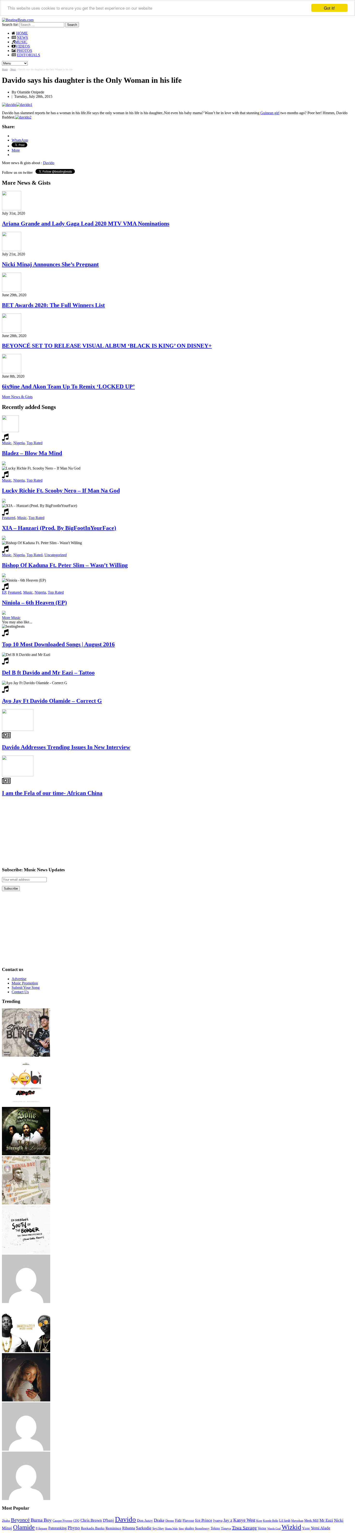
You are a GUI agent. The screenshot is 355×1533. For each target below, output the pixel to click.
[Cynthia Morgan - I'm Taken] (26, 1449)
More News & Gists (17, 397)
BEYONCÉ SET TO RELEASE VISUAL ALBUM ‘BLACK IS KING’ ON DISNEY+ (107, 346)
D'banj (108, 1520)
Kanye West (244, 1520)
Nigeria (19, 443)
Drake (159, 1520)
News (13, 69)
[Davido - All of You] (26, 1499)
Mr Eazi (326, 1520)
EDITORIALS (28, 55)
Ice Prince (203, 1520)
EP (4, 592)
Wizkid (291, 1527)
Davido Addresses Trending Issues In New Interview (66, 747)
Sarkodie (143, 1528)
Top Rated (35, 443)
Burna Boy (41, 1520)
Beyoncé (20, 1520)
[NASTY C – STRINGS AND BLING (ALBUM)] (26, 1055)
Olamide (24, 1527)
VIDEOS (22, 46)
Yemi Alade (320, 1528)
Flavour (188, 1520)
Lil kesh (284, 1520)
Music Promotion (25, 983)
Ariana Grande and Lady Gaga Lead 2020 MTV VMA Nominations (85, 223)
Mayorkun (297, 1520)
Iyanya (217, 1520)
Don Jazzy (145, 1520)
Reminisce (113, 1528)
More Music (11, 618)
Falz (178, 1520)
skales (189, 1528)
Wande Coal (274, 1528)
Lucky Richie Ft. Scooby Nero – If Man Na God (61, 490)
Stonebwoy (202, 1528)
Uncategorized (55, 555)
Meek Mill (311, 1520)
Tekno (215, 1528)
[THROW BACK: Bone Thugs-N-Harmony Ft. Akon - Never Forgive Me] (26, 1154)
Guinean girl (269, 113)
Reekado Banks (93, 1528)
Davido (48, 163)
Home (5, 69)
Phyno (74, 1527)
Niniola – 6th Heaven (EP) (34, 602)
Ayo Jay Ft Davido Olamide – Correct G (52, 701)
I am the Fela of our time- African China (52, 793)
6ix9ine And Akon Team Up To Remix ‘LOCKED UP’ (68, 386)
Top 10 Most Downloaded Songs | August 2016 (58, 644)
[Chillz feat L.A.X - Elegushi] (26, 1302)
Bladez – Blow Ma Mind (32, 453)
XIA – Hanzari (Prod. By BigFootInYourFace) (59, 528)
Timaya (226, 1528)
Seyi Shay (158, 1528)
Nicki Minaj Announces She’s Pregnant (50, 264)
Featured (8, 518)
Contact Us (20, 992)
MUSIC (21, 42)
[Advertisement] (38, 831)
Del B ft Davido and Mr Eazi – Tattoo (48, 672)
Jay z (227, 1520)
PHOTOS (24, 51)
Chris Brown (91, 1520)
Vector (262, 1528)
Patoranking (57, 1528)
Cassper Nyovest (62, 1520)
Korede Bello (270, 1520)
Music (6, 443)
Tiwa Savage (244, 1527)
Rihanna (128, 1528)
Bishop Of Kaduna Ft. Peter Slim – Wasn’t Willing (65, 565)
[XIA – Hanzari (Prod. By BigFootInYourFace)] (26, 1400)
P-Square (41, 1528)
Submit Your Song (26, 987)
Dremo (169, 1520)
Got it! (329, 8)
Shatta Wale (171, 1528)
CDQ (76, 1520)
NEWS (22, 37)
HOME (22, 33)
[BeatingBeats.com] (18, 20)
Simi (181, 1528)
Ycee (306, 1528)
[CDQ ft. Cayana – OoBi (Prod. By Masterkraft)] (26, 1105)
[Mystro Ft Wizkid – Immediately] (26, 1351)
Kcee (259, 1520)
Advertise (19, 979)
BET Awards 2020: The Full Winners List (53, 305)
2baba (6, 1520)
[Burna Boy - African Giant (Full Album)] (26, 1203)
